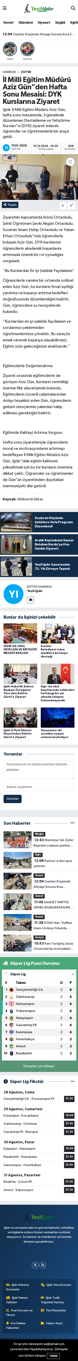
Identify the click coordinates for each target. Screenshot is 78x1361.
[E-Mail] (30, 600)
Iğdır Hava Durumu (59, 1284)
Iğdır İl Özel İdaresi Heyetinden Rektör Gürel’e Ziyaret (18, 734)
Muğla (39, 834)
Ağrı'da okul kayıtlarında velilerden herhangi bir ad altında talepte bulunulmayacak (57, 693)
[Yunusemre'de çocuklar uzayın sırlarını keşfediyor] (57, 717)
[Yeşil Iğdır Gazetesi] (38, 8)
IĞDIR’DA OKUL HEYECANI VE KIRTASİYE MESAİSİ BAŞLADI (20, 650)
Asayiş (39, 937)
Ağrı (38, 854)
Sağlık (60, 23)
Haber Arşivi (54, 1323)
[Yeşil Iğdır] (14, 594)
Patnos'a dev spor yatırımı (52, 863)
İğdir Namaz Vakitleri (17, 1300)
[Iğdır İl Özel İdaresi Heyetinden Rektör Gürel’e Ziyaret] (20, 717)
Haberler (9, 72)
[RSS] (42, 1265)
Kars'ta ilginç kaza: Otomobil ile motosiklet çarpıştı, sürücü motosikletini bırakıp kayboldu (53, 947)
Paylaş (12, 204)
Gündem (25, 23)
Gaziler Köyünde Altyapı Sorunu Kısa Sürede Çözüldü (39, 34)
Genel (8, 23)
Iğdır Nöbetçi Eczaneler (17, 1287)
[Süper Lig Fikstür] (72, 1081)
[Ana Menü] (5, 8)
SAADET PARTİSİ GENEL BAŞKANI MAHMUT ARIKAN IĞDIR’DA (53, 905)
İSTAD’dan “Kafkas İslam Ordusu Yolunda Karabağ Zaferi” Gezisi (52, 926)
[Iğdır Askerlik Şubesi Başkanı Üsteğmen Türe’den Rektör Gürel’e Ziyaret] (20, 674)
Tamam (53, 1356)
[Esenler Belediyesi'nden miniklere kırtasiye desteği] (57, 633)
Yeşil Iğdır (35, 591)
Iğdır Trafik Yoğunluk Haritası (52, 1300)
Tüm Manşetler (56, 1310)
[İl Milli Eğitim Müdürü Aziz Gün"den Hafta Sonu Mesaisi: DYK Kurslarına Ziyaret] (39, 177)
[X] (35, 1265)
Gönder (12, 799)
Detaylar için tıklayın (39, 1066)
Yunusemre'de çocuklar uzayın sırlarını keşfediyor (54, 734)
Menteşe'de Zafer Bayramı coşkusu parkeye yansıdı (53, 843)
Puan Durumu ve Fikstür (19, 1313)
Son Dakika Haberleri (16, 1325)
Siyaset (44, 23)
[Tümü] (72, 823)
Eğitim (26, 72)
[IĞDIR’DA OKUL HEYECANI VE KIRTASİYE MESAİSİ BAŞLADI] (20, 633)
